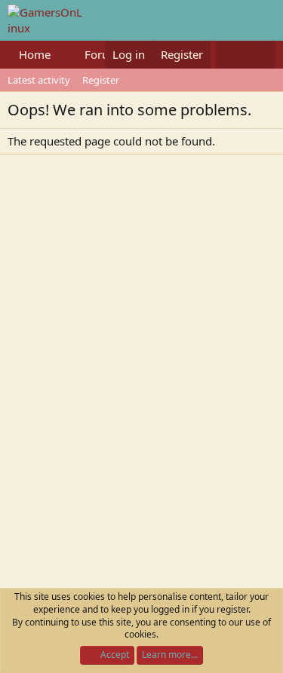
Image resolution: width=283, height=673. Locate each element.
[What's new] (230, 55)
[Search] (260, 55)
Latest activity (39, 80)
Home (35, 54)
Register (100, 80)
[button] (62, 55)
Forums (105, 54)
